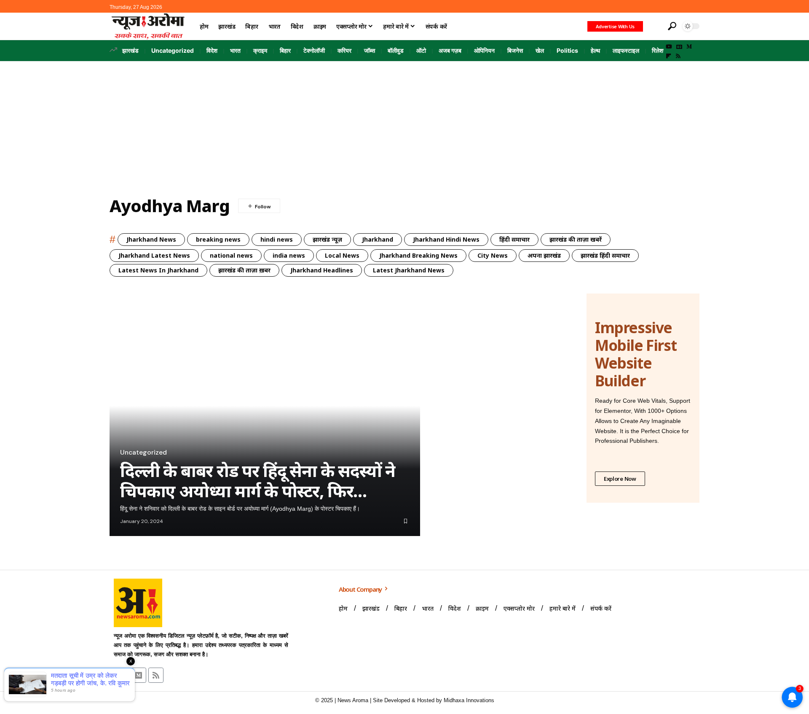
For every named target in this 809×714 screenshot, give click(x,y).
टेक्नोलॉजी (314, 50)
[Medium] (689, 46)
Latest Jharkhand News (409, 270)
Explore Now (620, 478)
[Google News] (679, 46)
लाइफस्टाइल (626, 50)
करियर (344, 50)
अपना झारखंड (544, 255)
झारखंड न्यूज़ (327, 239)
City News (492, 255)
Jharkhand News (151, 239)
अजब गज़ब (450, 50)
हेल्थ (595, 50)
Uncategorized (172, 50)
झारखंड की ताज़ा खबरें (575, 239)
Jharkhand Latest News (154, 255)
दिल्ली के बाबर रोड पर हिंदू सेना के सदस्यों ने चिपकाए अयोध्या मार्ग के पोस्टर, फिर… (257, 481)
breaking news (218, 239)
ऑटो (421, 50)
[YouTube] (669, 46)
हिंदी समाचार (514, 239)
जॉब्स (369, 50)
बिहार (285, 50)
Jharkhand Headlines (321, 270)
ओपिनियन (484, 50)
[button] (654, 26)
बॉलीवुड (396, 50)
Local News (342, 255)
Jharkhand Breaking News (418, 255)
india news (289, 255)
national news (231, 255)
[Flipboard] (668, 56)
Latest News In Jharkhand (158, 270)
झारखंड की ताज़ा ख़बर (244, 270)
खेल (540, 50)
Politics (567, 50)
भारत (235, 50)
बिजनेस (515, 50)
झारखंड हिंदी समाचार (605, 255)
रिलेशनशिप (663, 50)
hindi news (276, 239)
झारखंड (130, 50)
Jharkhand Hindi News (446, 239)
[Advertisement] (404, 124)
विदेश (211, 50)
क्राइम (260, 50)
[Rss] (678, 56)
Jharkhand (377, 239)
